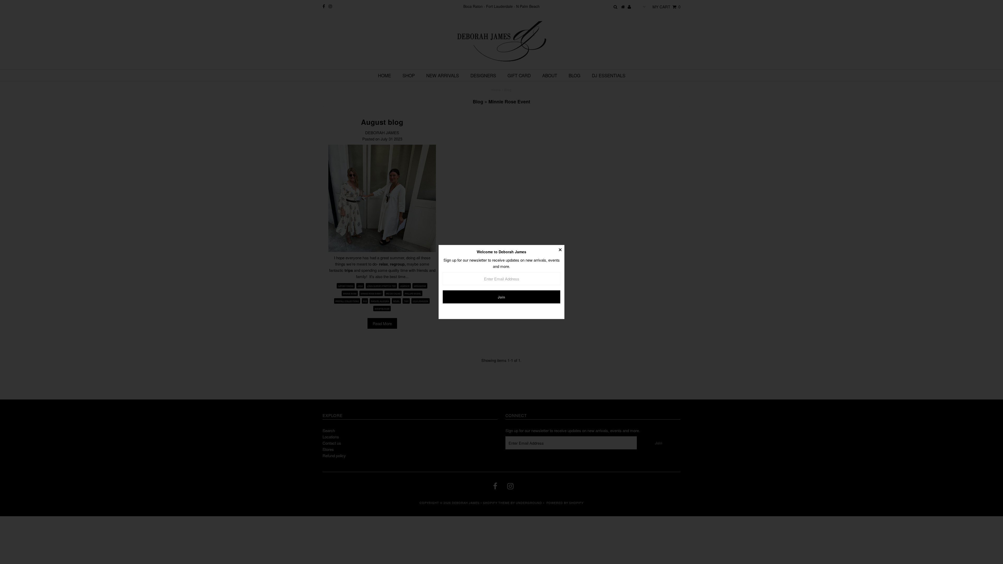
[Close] (560, 249)
